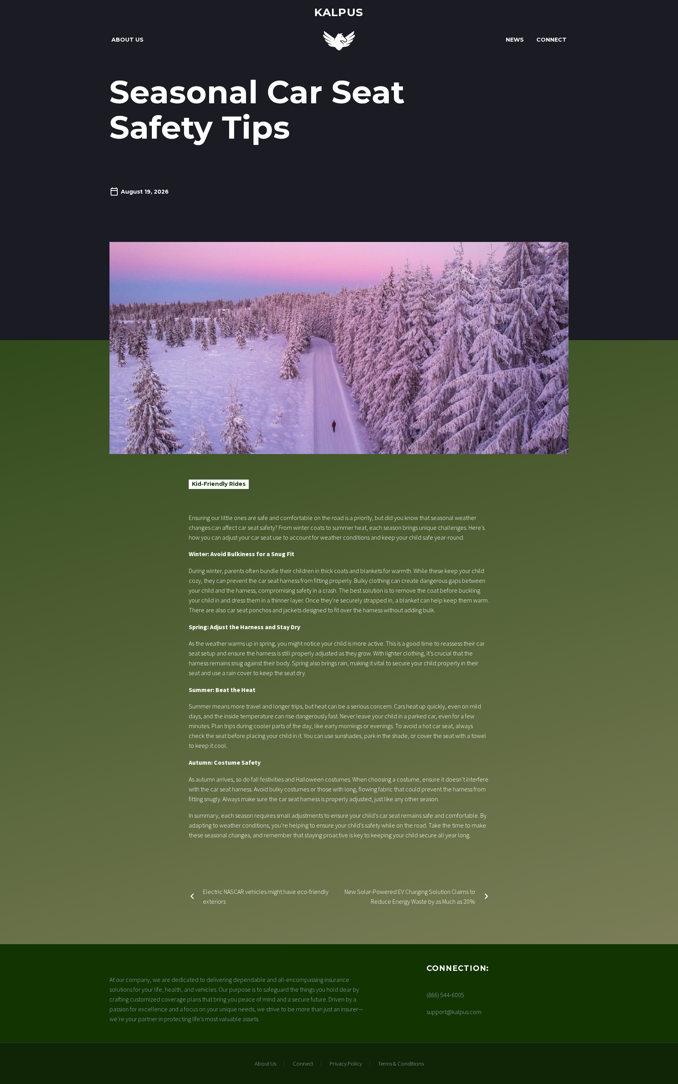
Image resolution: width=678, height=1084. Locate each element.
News (515, 39)
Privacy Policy (346, 1064)
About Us (127, 39)
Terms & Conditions (401, 1064)
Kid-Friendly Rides (219, 483)
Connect (551, 39)
